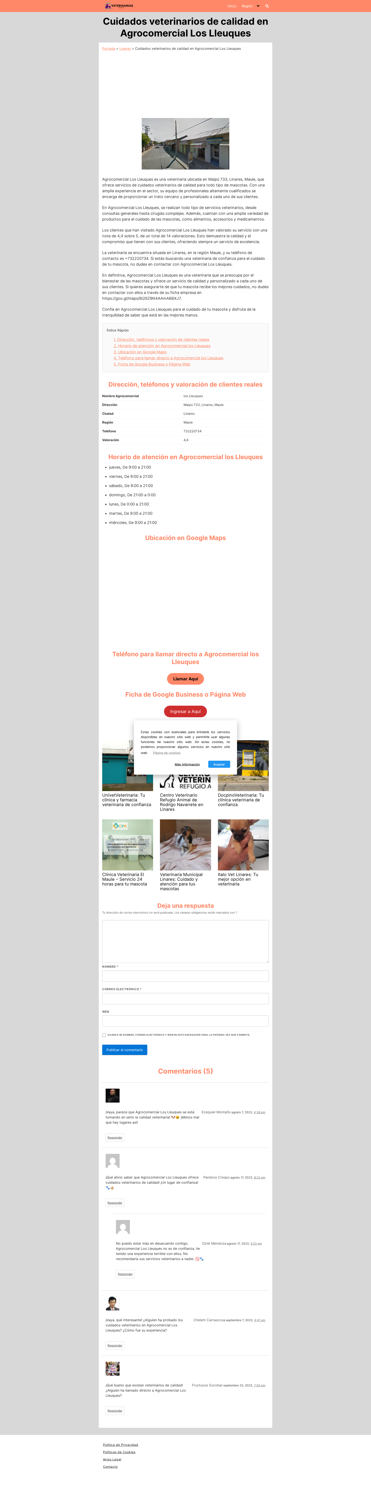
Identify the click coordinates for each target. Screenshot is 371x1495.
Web (105, 1011)
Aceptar (219, 764)
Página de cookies (167, 753)
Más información (187, 764)
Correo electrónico (122, 989)
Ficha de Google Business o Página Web (152, 364)
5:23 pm (256, 1243)
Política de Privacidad (120, 1445)
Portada (108, 48)
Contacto (110, 1466)
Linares (125, 48)
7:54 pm (259, 1385)
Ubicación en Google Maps (140, 352)
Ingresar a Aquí (185, 711)
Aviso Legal (112, 1459)
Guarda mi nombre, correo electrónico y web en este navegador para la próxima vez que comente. (179, 1034)
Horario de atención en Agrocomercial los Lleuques (162, 345)
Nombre (110, 966)
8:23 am (259, 1177)
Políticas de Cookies (119, 1452)
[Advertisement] (185, 83)
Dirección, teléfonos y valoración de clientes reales (161, 339)
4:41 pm (259, 1320)
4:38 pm (259, 1112)
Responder (115, 1137)
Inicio (232, 6)
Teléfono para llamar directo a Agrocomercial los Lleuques (168, 358)
